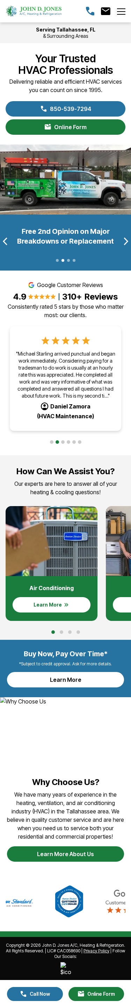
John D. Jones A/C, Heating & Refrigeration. (83, 945)
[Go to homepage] (33, 11)
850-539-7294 (65, 109)
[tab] (51, 442)
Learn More (82, 681)
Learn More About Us (65, 854)
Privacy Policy (96, 950)
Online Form (65, 127)
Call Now (35, 994)
